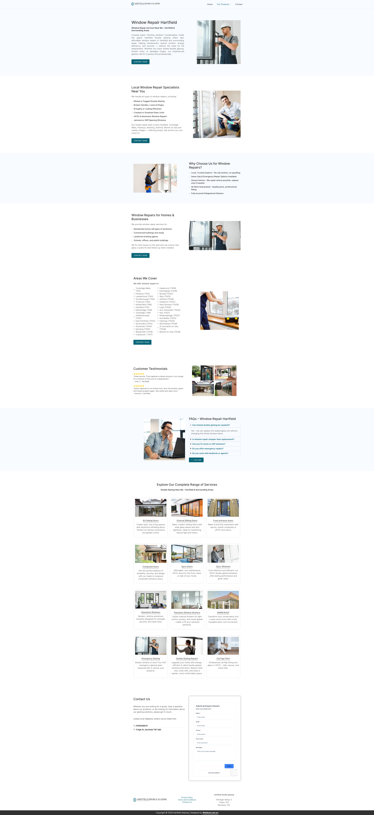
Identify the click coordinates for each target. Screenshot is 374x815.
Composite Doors (151, 566)
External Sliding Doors (187, 520)
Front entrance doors (223, 520)
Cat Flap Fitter (223, 658)
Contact (239, 4)
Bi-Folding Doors (151, 520)
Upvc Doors (187, 566)
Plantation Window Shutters (187, 612)
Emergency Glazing (151, 658)
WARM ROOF (223, 612)
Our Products (223, 4)
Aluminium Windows (150, 612)
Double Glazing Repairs (187, 658)
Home (210, 4)
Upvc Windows (223, 566)
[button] (224, 4)
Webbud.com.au (210, 812)
